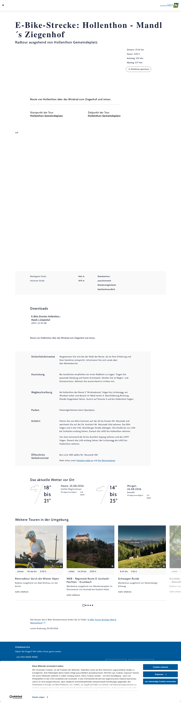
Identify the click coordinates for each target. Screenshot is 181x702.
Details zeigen (38, 697)
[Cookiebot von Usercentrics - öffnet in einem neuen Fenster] (16, 697)
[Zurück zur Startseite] (169, 5)
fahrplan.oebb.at (85, 460)
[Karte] (9, 5)
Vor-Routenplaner (106, 460)
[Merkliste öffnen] (12, 5)
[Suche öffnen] (15, 5)
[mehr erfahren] (39, 559)
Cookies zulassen (160, 667)
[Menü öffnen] (3, 5)
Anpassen (159, 674)
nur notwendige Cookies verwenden (160, 681)
